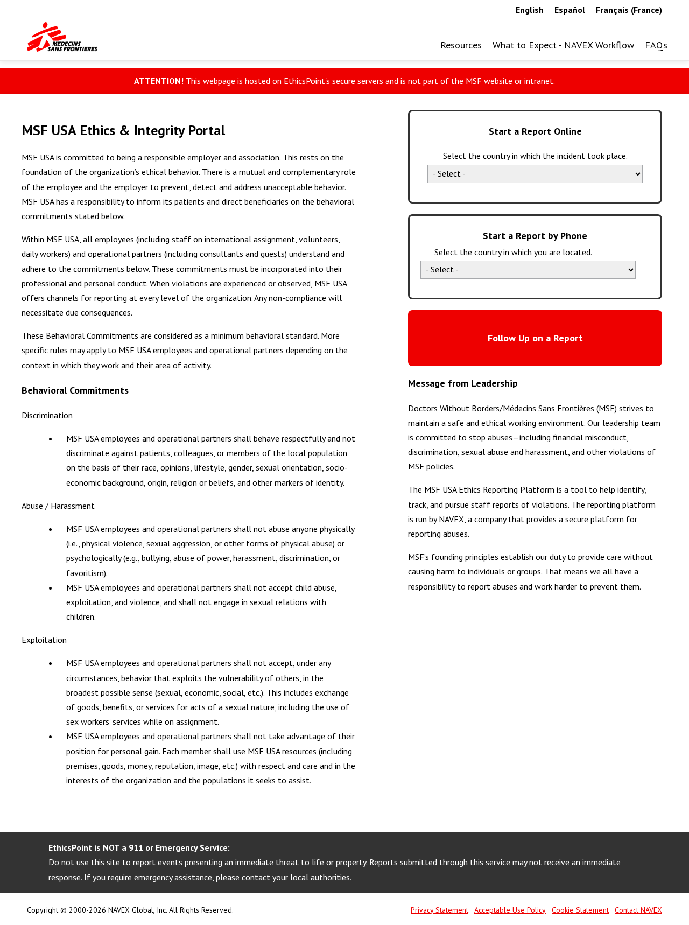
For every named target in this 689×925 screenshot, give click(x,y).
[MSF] (62, 37)
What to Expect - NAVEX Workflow (563, 45)
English (530, 9)
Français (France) (629, 9)
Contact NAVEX (638, 910)
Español (569, 9)
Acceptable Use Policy (510, 910)
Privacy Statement (439, 910)
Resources (461, 45)
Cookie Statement (580, 910)
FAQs (656, 45)
